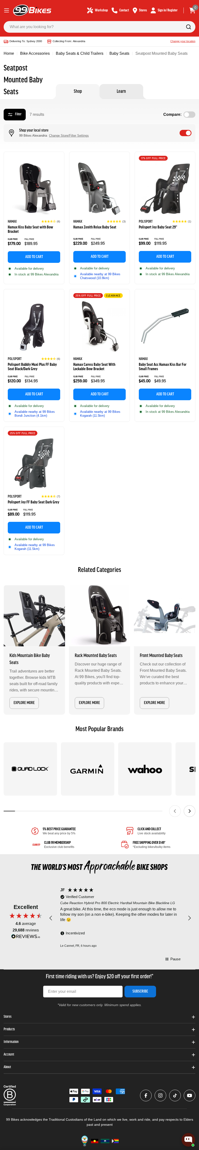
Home (9, 53)
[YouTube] (189, 1095)
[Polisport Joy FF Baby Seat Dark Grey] (34, 464)
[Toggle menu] (6, 10)
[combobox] (99, 27)
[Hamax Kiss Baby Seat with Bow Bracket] (34, 189)
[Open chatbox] (188, 1140)
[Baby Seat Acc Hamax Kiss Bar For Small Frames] (165, 326)
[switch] (185, 133)
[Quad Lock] (30, 769)
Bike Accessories (35, 53)
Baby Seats (119, 53)
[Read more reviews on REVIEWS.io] (25, 937)
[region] (120, 918)
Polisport (146, 222)
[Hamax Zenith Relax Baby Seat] (99, 189)
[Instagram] (160, 1095)
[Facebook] (146, 1095)
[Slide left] (175, 811)
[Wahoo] (145, 769)
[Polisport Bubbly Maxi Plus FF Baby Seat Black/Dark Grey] (34, 326)
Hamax (12, 222)
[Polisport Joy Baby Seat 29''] (165, 189)
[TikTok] (175, 1095)
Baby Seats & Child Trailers (79, 53)
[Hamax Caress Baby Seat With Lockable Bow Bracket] (99, 326)
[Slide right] (189, 811)
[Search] (188, 27)
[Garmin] (87, 769)
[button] (50, 221)
